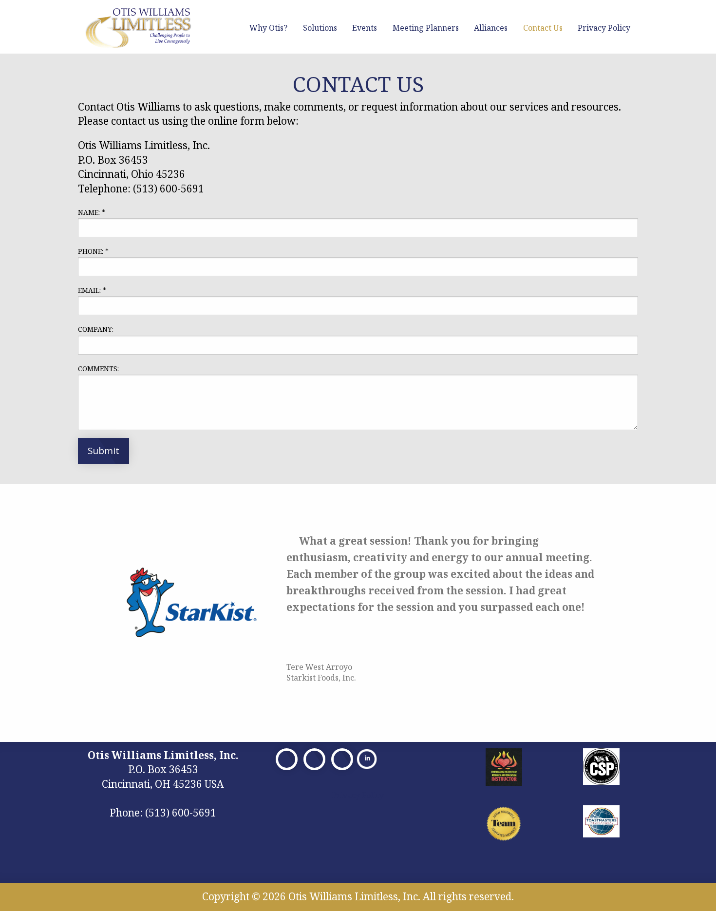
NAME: (91, 212)
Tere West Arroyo (319, 667)
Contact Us (543, 27)
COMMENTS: (98, 368)
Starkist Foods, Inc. (321, 677)
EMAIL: (92, 290)
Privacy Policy (604, 27)
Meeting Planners (426, 27)
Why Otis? (268, 27)
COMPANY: (95, 329)
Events (364, 27)
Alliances (491, 27)
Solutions (320, 27)
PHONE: (93, 251)
